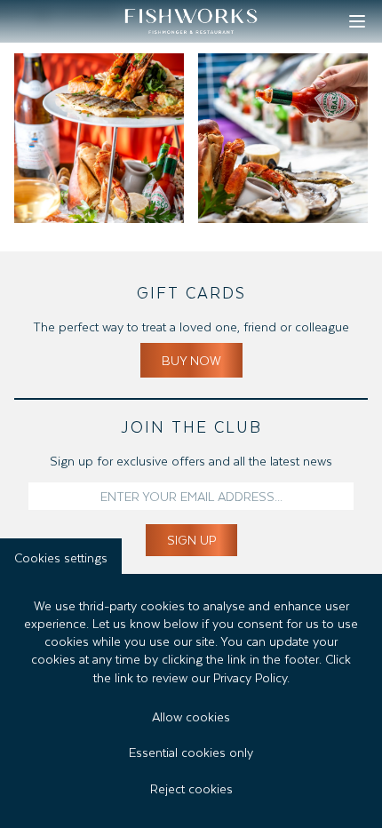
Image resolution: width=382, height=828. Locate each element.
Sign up (191, 537)
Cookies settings (60, 555)
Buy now (191, 358)
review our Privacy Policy (219, 675)
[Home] (191, 21)
